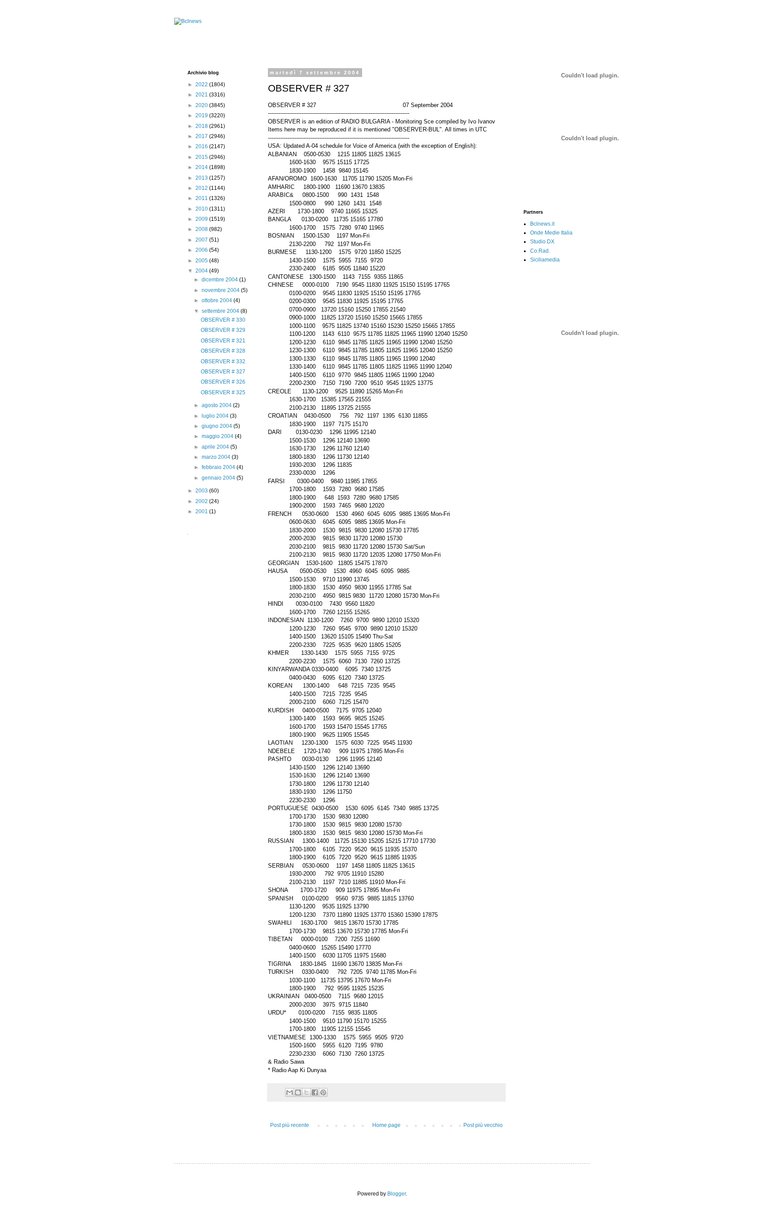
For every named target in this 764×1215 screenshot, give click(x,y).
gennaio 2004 (219, 478)
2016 (202, 146)
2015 (202, 157)
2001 (202, 511)
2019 (202, 115)
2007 (202, 240)
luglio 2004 (216, 416)
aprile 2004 (216, 447)
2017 (202, 136)
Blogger (396, 1194)
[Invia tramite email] (289, 1092)
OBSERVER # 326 (223, 382)
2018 (202, 126)
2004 (202, 271)
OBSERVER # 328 (223, 351)
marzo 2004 (217, 457)
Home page (386, 1125)
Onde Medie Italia (551, 233)
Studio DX (542, 241)
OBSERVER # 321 (223, 341)
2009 (202, 219)
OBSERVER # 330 (223, 320)
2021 (202, 95)
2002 (202, 501)
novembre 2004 (221, 290)
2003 (202, 491)
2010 (202, 209)
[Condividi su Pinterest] (323, 1092)
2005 (202, 261)
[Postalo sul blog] (298, 1092)
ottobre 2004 (217, 300)
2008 (202, 229)
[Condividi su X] (306, 1092)
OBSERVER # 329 (223, 330)
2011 (202, 198)
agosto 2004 (217, 405)
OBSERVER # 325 (223, 392)
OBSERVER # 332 (223, 361)
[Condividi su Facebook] (314, 1092)
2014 (202, 167)
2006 (202, 250)
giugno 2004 (217, 426)
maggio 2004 (218, 436)
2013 (202, 178)
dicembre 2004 (220, 280)
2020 (202, 105)
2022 (202, 84)
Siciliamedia (545, 260)
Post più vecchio (483, 1125)
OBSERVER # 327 (223, 372)
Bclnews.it (542, 224)
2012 (202, 188)
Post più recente (289, 1125)
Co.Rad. (540, 251)
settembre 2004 (221, 311)
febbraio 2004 (219, 467)
